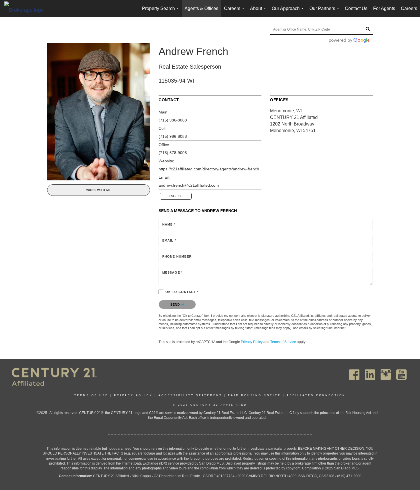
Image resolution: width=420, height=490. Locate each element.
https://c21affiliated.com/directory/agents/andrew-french (209, 169)
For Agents (384, 8)
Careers (235, 11)
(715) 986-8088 (173, 120)
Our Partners (325, 11)
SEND (175, 304)
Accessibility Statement (190, 395)
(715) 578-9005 (173, 152)
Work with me (98, 190)
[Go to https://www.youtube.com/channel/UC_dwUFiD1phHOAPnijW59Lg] (401, 374)
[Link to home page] (26, 9)
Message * (172, 272)
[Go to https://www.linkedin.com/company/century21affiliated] (370, 374)
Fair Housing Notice (254, 395)
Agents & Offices (201, 8)
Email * (169, 240)
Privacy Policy (252, 342)
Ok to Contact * (182, 292)
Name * (168, 224)
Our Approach (289, 11)
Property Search (161, 11)
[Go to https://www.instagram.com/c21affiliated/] (386, 374)
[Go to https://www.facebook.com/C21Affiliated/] (354, 374)
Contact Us (356, 8)
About (259, 11)
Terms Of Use (91, 395)
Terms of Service (283, 342)
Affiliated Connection (316, 395)
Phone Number (177, 256)
